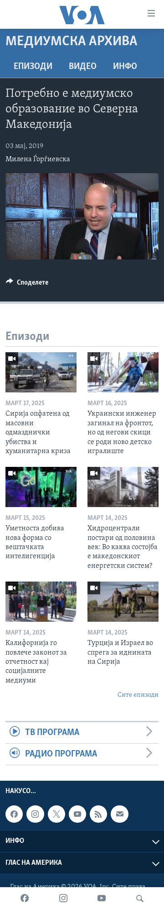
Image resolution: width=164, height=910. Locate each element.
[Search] (140, 898)
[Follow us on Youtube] (77, 814)
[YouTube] (101, 898)
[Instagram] (63, 898)
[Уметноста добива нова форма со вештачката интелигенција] (41, 487)
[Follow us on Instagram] (35, 814)
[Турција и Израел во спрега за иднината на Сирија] (123, 602)
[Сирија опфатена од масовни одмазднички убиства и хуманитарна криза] (41, 372)
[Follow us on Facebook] (14, 814)
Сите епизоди (138, 695)
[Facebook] (24, 898)
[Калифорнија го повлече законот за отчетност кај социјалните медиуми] (41, 602)
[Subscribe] (119, 814)
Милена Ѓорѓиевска (37, 159)
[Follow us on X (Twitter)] (56, 814)
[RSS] (98, 814)
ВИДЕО (83, 66)
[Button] (27, 284)
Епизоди (33, 66)
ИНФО (125, 66)
